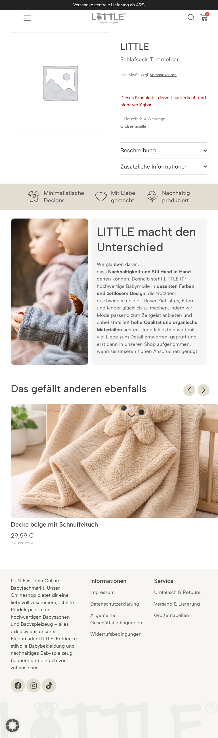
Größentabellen (171, 615)
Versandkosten (163, 74)
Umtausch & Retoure (177, 592)
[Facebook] (18, 685)
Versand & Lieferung (177, 604)
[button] (189, 390)
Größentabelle (133, 126)
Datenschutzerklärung (114, 604)
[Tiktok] (49, 685)
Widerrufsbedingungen (116, 634)
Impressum (102, 592)
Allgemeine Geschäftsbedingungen (116, 618)
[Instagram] (33, 685)
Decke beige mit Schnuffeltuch (54, 524)
